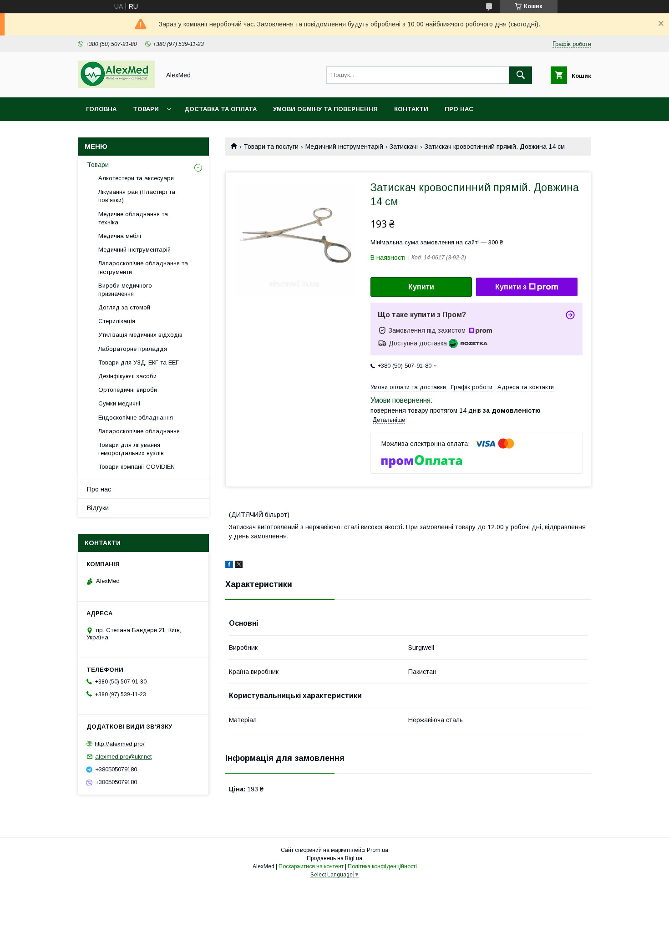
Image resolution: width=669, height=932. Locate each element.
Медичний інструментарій (344, 146)
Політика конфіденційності (382, 866)
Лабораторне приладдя (132, 348)
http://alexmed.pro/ (120, 743)
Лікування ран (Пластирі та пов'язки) (136, 195)
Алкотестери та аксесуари (136, 178)
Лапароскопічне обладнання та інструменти (143, 267)
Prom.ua (377, 850)
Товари (146, 109)
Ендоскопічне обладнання (135, 417)
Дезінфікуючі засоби (127, 376)
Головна (101, 109)
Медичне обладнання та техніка (133, 218)
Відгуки (98, 508)
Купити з (511, 287)
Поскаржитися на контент (311, 866)
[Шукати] (520, 75)
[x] (239, 565)
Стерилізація (116, 321)
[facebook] (229, 565)
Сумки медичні (119, 403)
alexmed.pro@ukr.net (123, 756)
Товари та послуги (271, 146)
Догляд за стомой (124, 307)
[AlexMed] (116, 85)
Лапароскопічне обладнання (139, 431)
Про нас (459, 109)
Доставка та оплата (220, 109)
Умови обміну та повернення (325, 109)
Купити (421, 287)
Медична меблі (119, 236)
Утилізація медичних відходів (140, 334)
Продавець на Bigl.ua (334, 858)
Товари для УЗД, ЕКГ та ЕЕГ (138, 362)
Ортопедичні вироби (127, 389)
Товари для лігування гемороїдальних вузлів (131, 448)
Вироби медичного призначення (125, 289)
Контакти (411, 109)
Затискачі (404, 146)
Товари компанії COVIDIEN (136, 466)
